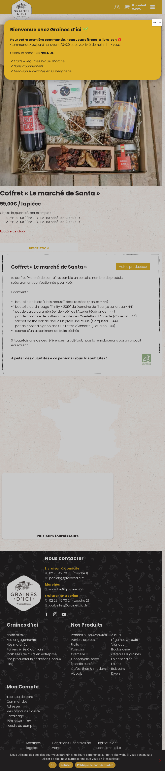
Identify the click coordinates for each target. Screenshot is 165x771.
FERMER (157, 22)
